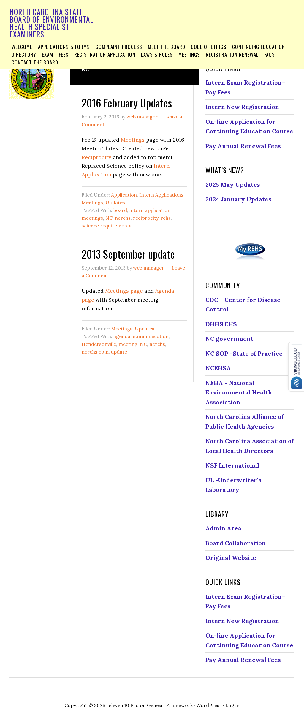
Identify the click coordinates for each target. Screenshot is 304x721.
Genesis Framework (170, 705)
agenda (121, 336)
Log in (232, 705)
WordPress (209, 705)
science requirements (107, 226)
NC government (229, 338)
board (120, 210)
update (119, 352)
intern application (149, 210)
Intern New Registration (242, 106)
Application (124, 195)
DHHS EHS (221, 324)
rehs (166, 218)
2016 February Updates (127, 102)
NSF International (232, 465)
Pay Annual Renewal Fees (243, 146)
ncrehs (123, 218)
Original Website (230, 557)
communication (151, 336)
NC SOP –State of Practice (244, 353)
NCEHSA (218, 368)
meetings (92, 218)
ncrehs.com (95, 352)
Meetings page (124, 290)
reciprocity (145, 218)
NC (109, 218)
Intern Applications (161, 195)
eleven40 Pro (124, 705)
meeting (127, 344)
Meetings (133, 139)
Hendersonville (99, 344)
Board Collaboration (235, 543)
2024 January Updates (238, 199)
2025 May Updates (232, 184)
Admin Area (223, 528)
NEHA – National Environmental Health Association (238, 392)
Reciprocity (96, 157)
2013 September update (128, 254)
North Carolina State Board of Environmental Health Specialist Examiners (52, 22)
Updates (115, 202)
